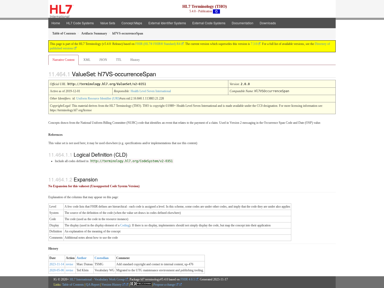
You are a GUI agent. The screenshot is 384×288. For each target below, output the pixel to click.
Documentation (242, 23)
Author (81, 258)
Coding (124, 225)
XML (86, 60)
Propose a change (164, 284)
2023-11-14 (56, 264)
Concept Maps (131, 23)
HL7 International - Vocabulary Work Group (97, 279)
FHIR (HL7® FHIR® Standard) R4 (157, 44)
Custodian (102, 258)
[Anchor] (160, 74)
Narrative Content (63, 60)
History (135, 60)
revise (69, 264)
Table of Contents (73, 284)
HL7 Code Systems (80, 23)
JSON (103, 60)
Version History (112, 284)
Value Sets (107, 23)
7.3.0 (254, 44)
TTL (118, 60)
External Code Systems (208, 23)
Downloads (268, 23)
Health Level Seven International (151, 91)
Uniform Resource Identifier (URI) (98, 98)
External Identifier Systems (167, 23)
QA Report (93, 284)
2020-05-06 (56, 270)
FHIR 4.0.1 (188, 279)
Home (55, 23)
